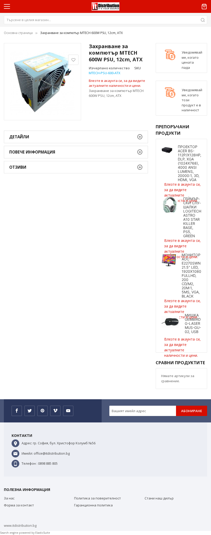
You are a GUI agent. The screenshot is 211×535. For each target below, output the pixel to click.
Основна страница (18, 33)
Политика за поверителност (97, 498)
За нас (9, 498)
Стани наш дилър (159, 498)
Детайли (19, 136)
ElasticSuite (42, 532)
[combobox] (105, 19)
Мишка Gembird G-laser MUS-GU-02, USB (193, 323)
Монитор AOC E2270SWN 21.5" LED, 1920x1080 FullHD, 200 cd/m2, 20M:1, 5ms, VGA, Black (191, 275)
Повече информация (32, 152)
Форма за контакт (19, 505)
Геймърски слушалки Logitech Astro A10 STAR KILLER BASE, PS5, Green (192, 217)
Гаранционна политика (93, 505)
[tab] (76, 137)
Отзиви (17, 167)
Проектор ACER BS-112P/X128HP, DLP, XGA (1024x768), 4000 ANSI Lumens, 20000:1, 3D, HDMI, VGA (189, 163)
